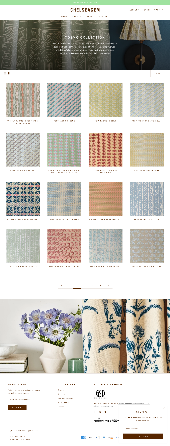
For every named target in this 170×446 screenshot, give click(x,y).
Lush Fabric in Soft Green (23, 266)
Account (134, 10)
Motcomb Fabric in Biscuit (146, 266)
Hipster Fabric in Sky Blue (64, 219)
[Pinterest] (105, 411)
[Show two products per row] (5, 73)
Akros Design (23, 439)
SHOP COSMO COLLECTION (85, 2)
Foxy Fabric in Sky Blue (23, 170)
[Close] (164, 408)
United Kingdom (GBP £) (22, 431)
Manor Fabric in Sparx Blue (105, 266)
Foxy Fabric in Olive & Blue (147, 121)
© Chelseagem (18, 436)
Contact (104, 16)
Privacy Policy (63, 402)
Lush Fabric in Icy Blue (147, 219)
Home (64, 16)
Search (146, 10)
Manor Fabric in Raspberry (64, 266)
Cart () (159, 10)
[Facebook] (94, 411)
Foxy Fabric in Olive (106, 121)
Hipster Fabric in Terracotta (105, 219)
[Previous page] (61, 286)
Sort (159, 73)
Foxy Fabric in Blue (64, 121)
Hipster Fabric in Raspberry (23, 219)
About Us (61, 394)
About (90, 16)
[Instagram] (100, 411)
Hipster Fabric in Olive (147, 170)
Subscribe (143, 436)
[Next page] (109, 286)
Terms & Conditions (65, 398)
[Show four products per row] (9, 73)
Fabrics (77, 16)
